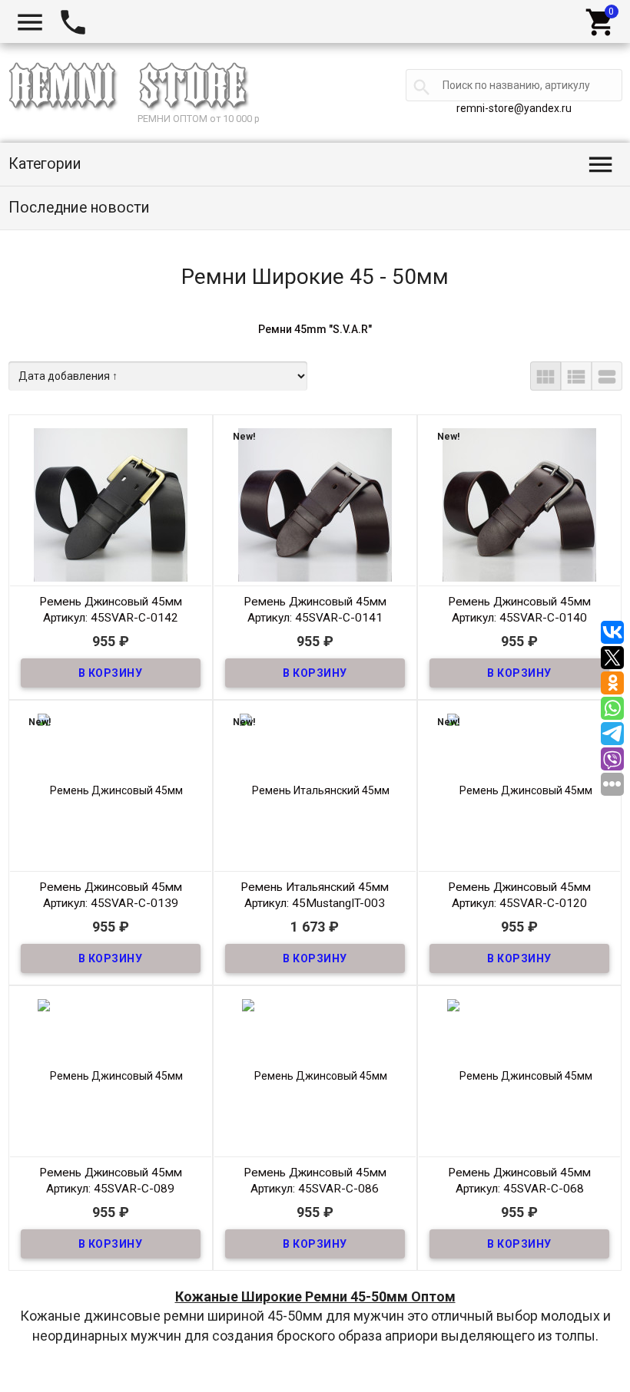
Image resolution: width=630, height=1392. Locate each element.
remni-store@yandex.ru (514, 108)
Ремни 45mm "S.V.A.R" (315, 329)
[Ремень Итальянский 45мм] (315, 789)
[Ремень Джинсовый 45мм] (111, 503)
